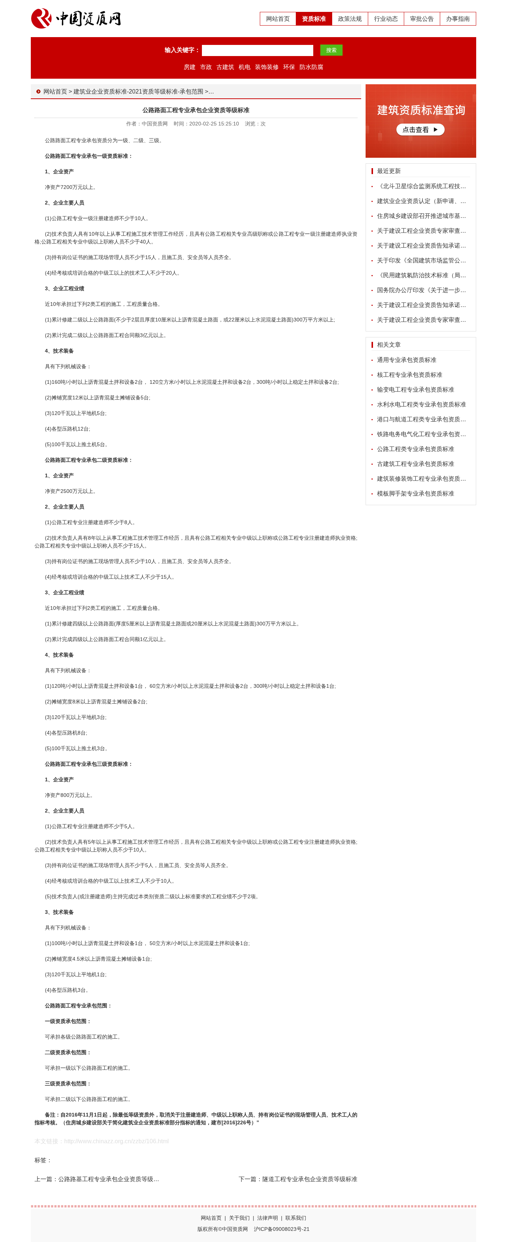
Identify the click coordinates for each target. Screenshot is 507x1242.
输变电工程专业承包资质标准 (415, 389)
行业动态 (386, 19)
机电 (245, 67)
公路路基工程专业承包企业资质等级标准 (111, 1179)
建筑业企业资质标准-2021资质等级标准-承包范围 (138, 91)
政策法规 (350, 19)
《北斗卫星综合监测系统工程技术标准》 (430, 186)
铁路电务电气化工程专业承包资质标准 (427, 434)
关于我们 (239, 1218)
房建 (190, 67)
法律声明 (267, 1218)
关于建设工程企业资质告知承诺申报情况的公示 (439, 245)
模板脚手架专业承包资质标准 (415, 493)
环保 (289, 67)
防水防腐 (311, 67)
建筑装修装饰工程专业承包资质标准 (424, 478)
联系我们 (295, 1218)
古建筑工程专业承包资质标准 (415, 464)
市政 (206, 67)
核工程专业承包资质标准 (409, 375)
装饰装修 (267, 67)
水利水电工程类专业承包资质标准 (421, 404)
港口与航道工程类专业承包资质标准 (424, 419)
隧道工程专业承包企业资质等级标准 (309, 1179)
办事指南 (458, 19)
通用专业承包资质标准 (406, 360)
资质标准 (314, 19)
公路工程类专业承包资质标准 (415, 449)
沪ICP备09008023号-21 (282, 1229)
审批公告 (422, 19)
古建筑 (225, 67)
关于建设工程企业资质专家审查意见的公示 (433, 231)
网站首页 (278, 19)
